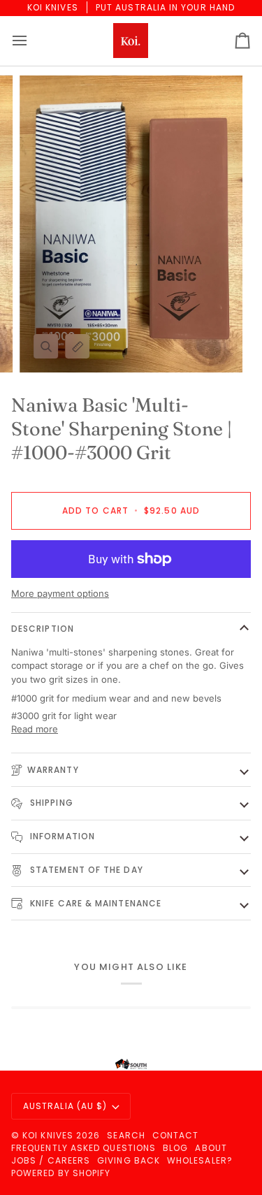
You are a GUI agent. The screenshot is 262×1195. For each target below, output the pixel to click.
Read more (34, 728)
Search (126, 1135)
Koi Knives (47, 1135)
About (210, 1148)
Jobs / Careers (50, 1160)
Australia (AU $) (65, 1106)
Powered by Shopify (60, 1173)
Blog (175, 1148)
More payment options (60, 593)
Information (61, 836)
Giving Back (128, 1160)
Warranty (53, 770)
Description (42, 629)
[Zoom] (46, 346)
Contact (175, 1135)
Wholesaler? (200, 1160)
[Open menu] (32, 41)
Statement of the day (85, 870)
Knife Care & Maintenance (94, 903)
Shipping (50, 803)
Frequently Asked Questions (83, 1148)
